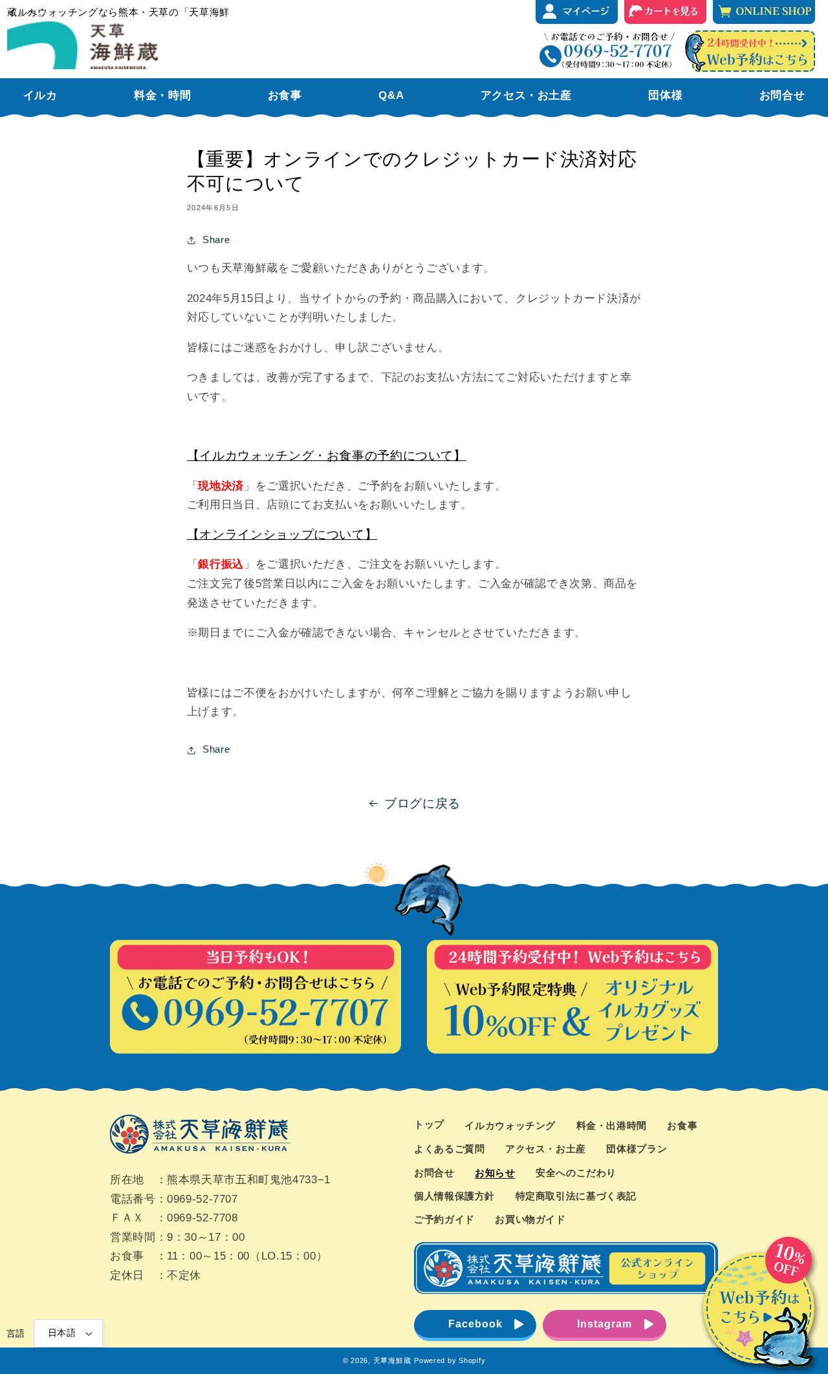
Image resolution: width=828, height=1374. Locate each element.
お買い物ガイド (530, 1219)
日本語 (62, 1333)
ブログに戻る (422, 803)
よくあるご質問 (449, 1149)
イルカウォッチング (510, 1126)
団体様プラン (636, 1149)
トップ (429, 1124)
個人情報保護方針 (454, 1196)
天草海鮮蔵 (392, 1360)
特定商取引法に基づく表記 (576, 1196)
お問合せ (434, 1173)
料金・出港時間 (611, 1126)
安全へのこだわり (576, 1173)
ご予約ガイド (444, 1219)
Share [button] (216, 240)
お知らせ (495, 1173)
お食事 (682, 1126)
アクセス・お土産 (545, 1149)
